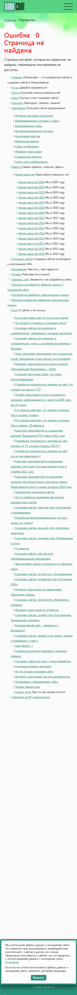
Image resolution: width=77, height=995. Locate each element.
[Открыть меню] (68, 6)
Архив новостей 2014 (31, 233)
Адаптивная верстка (27, 136)
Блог (15, 310)
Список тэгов (23, 692)
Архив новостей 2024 (31, 187)
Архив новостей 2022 (31, 197)
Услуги (16, 92)
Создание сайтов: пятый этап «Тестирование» (43, 574)
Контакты (17, 103)
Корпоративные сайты (28, 126)
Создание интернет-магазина (33, 666)
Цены (15, 97)
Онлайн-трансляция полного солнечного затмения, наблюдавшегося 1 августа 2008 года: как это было (41, 400)
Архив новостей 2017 (31, 218)
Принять (38, 977)
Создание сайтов (22, 259)
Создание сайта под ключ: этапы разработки (43, 661)
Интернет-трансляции (28, 151)
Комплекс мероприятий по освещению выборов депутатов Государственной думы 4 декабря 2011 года (39, 466)
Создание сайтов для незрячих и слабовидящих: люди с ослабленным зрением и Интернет (41, 343)
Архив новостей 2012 (31, 243)
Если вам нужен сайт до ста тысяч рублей (41, 317)
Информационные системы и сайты (37, 120)
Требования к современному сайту (36, 681)
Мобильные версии (27, 141)
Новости (17, 167)
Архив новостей (25, 174)
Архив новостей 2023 (31, 192)
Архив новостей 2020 (31, 202)
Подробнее (12, 962)
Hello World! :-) (24, 645)
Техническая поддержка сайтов (34, 492)
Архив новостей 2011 (31, 248)
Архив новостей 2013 (31, 238)
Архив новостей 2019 (31, 207)
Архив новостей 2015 (31, 228)
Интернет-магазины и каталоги (34, 115)
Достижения (19, 269)
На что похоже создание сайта (34, 671)
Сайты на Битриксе (27, 146)
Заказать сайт (20, 279)
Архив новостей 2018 (31, 212)
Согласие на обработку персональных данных (40, 294)
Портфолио (19, 108)
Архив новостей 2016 (31, 223)
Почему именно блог (27, 686)
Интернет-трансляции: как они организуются (42, 676)
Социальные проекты (28, 156)
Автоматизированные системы (34, 131)
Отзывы (16, 274)
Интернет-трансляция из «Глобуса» (37, 610)
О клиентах (22, 548)
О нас (15, 87)
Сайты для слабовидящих (31, 161)
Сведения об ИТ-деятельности (31, 697)
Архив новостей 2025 (31, 182)
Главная (10, 20)
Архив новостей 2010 (31, 253)
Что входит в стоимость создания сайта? (41, 323)
